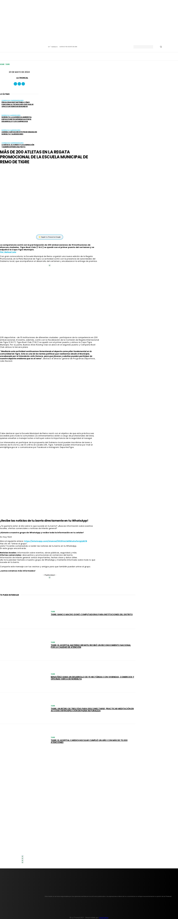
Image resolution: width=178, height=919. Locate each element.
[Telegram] (54, 228)
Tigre (7, 64)
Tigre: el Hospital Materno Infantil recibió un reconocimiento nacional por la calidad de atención (91, 646)
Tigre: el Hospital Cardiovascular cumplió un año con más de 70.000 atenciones (89, 741)
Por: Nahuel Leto (8, 252)
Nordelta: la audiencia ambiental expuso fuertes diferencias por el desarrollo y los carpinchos (17, 119)
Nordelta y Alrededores (11, 115)
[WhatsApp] (48, 228)
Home (2, 64)
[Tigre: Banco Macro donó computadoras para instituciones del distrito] (24, 613)
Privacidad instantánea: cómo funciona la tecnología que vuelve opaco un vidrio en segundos (17, 104)
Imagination (103, 917)
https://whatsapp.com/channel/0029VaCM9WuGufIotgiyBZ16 (55, 541)
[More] (62, 228)
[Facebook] (15, 84)
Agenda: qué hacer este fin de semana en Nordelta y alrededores (19, 133)
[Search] (161, 47)
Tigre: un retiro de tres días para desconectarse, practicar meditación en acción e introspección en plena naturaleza (92, 709)
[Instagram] (19, 84)
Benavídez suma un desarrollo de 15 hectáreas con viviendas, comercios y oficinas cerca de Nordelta (92, 677)
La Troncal (22, 77)
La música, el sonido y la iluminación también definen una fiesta (18, 146)
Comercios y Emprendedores (12, 100)
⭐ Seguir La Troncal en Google (50, 237)
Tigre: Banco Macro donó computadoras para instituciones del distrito (92, 614)
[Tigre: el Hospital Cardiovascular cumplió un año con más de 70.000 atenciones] (24, 739)
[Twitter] (23, 84)
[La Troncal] (13, 78)
